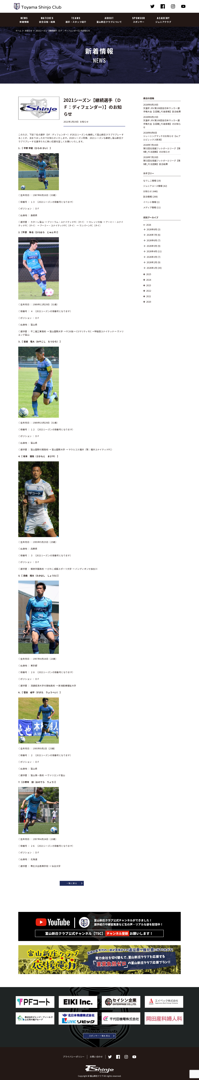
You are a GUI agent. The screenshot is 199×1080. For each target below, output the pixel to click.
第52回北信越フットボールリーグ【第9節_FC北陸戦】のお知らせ (161, 150)
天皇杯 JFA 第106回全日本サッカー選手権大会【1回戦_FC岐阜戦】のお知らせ (162, 124)
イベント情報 (149, 202)
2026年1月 (152, 267)
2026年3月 (152, 256)
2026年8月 (152, 229)
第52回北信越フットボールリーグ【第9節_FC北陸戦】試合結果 (161, 162)
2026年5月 (152, 245)
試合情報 (147, 196)
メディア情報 (149, 207)
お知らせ (147, 191)
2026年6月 (152, 240)
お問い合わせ (96, 1056)
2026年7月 (152, 234)
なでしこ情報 (149, 180)
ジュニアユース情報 (152, 185)
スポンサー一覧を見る (99, 1035)
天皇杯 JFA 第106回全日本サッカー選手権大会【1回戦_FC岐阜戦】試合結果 (162, 109)
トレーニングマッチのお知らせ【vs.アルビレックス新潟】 (161, 137)
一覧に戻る (71, 883)
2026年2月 (152, 262)
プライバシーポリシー (73, 1056)
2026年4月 (152, 251)
